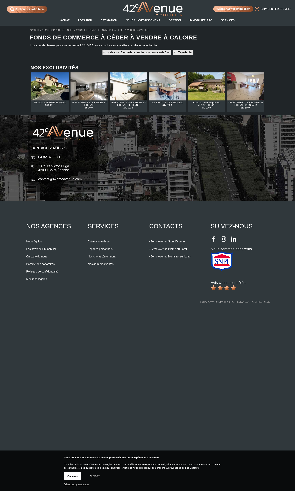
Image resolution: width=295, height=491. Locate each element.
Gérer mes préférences (76, 484)
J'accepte (72, 476)
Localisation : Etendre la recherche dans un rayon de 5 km (138, 52)
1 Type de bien (184, 52)
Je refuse (95, 475)
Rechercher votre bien (29, 9)
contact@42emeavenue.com (60, 179)
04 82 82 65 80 (49, 157)
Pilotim (267, 302)
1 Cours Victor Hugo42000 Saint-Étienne (53, 168)
